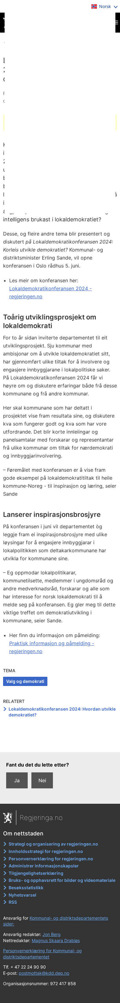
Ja (17, 780)
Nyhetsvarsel (22, 895)
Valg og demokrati (25, 681)
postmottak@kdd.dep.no (44, 973)
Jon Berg (51, 934)
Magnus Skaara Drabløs (56, 940)
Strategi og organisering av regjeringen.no (53, 843)
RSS (13, 902)
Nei (42, 780)
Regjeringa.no (41, 818)
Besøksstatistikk (26, 887)
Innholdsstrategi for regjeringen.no (46, 851)
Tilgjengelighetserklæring (36, 873)
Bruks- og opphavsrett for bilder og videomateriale (62, 880)
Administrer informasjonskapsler (44, 865)
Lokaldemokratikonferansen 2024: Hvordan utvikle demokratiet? (62, 712)
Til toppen (60, 743)
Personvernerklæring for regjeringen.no (51, 858)
